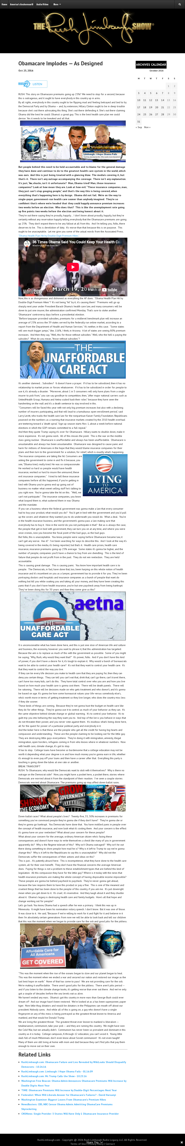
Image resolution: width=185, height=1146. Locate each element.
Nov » (147, 127)
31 (138, 121)
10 (138, 100)
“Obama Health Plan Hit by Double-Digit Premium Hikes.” (48, 235)
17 (138, 107)
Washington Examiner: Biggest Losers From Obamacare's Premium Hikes (63, 1099)
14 (162, 100)
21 (162, 107)
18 (144, 107)
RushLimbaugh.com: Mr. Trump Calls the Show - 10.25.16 (54, 1076)
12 (150, 100)
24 (138, 114)
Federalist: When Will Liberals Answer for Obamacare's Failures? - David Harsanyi (68, 1095)
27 (156, 114)
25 (144, 114)
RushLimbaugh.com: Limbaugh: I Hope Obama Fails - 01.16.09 (57, 1071)
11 (144, 100)
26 (150, 114)
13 (156, 100)
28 (162, 114)
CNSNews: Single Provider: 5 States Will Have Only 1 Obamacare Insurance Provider (70, 1113)
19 (150, 107)
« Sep (139, 127)
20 (156, 107)
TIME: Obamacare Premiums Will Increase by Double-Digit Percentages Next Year (69, 1090)
